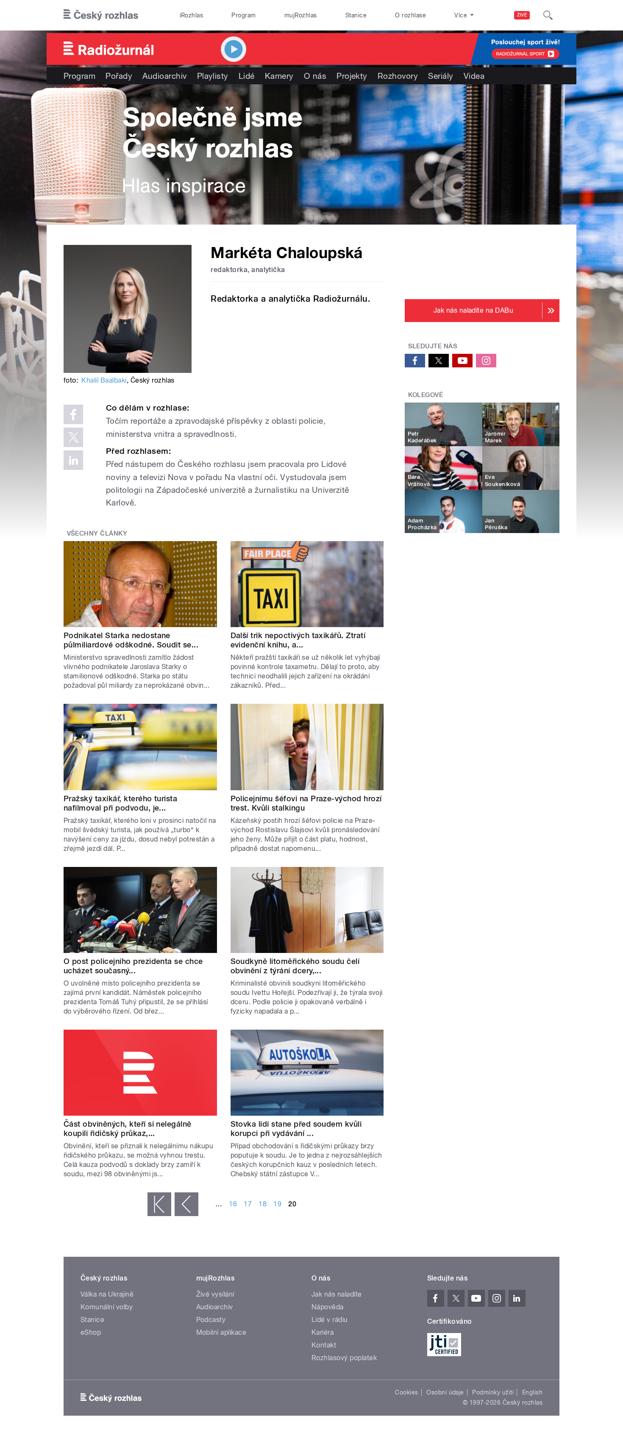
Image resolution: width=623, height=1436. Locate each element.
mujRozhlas (300, 15)
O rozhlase (410, 15)
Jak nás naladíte (337, 1294)
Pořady (119, 76)
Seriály (440, 76)
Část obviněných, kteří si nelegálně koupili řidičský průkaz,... (128, 1128)
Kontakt (324, 1345)
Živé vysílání (215, 1294)
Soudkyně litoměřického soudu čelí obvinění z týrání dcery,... (295, 966)
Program (243, 15)
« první (159, 1204)
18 (263, 1204)
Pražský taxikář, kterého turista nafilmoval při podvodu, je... (120, 803)
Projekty (352, 76)
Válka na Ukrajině (107, 1294)
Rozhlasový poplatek (344, 1358)
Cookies (406, 1392)
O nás (315, 76)
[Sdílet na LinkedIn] (73, 460)
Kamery (279, 76)
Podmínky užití (493, 1392)
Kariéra (323, 1332)
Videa (474, 76)
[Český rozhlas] (101, 15)
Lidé (247, 76)
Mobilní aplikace (221, 1332)
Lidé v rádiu (330, 1320)
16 (233, 1204)
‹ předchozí (186, 1204)
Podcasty (211, 1320)
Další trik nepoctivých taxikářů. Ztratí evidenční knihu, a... (298, 640)
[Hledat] (548, 15)
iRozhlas (191, 15)
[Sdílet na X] (73, 437)
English (532, 1392)
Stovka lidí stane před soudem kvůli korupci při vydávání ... (296, 1128)
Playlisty (212, 76)
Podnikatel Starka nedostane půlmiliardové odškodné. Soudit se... (131, 640)
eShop (91, 1332)
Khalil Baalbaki (103, 380)
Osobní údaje (445, 1392)
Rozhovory (398, 76)
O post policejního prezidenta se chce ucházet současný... (133, 966)
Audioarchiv (164, 76)
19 (277, 1204)
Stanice (356, 15)
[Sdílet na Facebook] (73, 414)
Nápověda (328, 1307)
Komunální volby (107, 1307)
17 (248, 1204)
